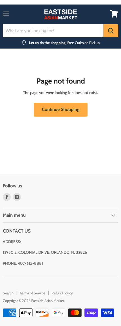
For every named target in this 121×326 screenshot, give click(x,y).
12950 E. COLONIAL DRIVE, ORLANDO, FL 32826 (45, 252)
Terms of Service (32, 293)
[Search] (110, 30)
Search (8, 293)
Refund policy (62, 293)
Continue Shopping (60, 109)
